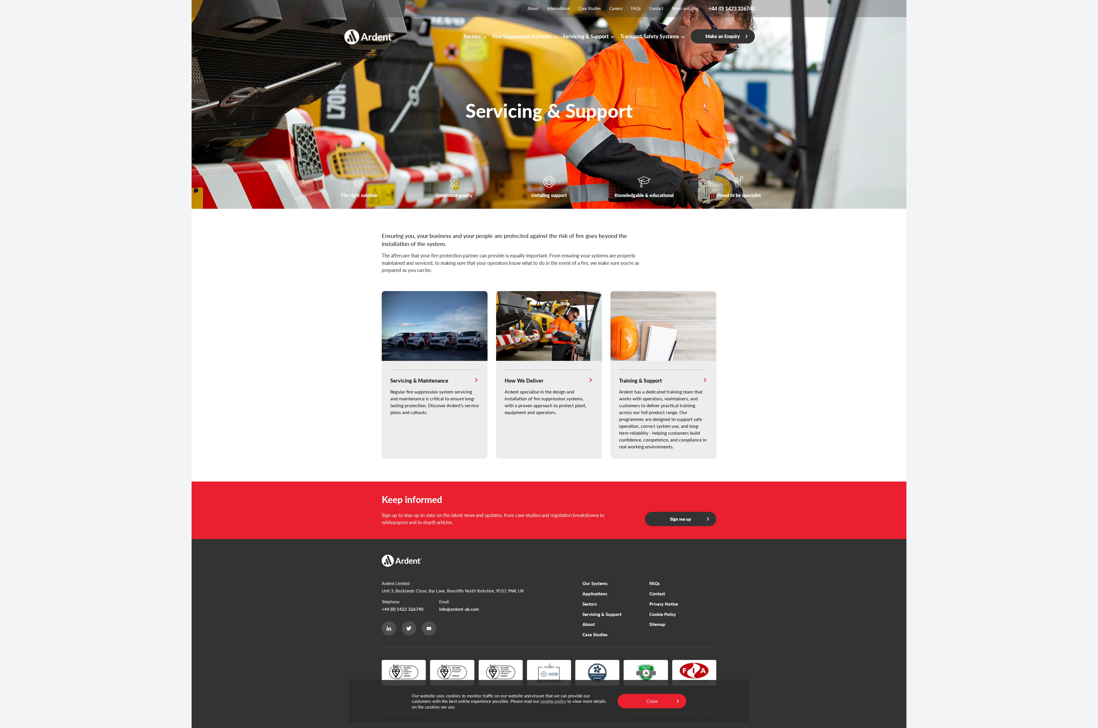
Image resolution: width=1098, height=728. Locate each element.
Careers (615, 8)
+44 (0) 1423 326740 (402, 609)
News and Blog (685, 8)
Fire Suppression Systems (521, 36)
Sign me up (680, 519)
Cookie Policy (662, 614)
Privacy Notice (663, 604)
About (533, 8)
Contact (656, 8)
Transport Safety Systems (649, 36)
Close (652, 701)
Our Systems (595, 583)
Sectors (472, 36)
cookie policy (553, 701)
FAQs (636, 8)
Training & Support (640, 380)
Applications (594, 593)
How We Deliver (524, 380)
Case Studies (589, 8)
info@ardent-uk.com (459, 609)
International (558, 8)
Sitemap (657, 624)
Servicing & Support (586, 36)
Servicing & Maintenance (419, 380)
